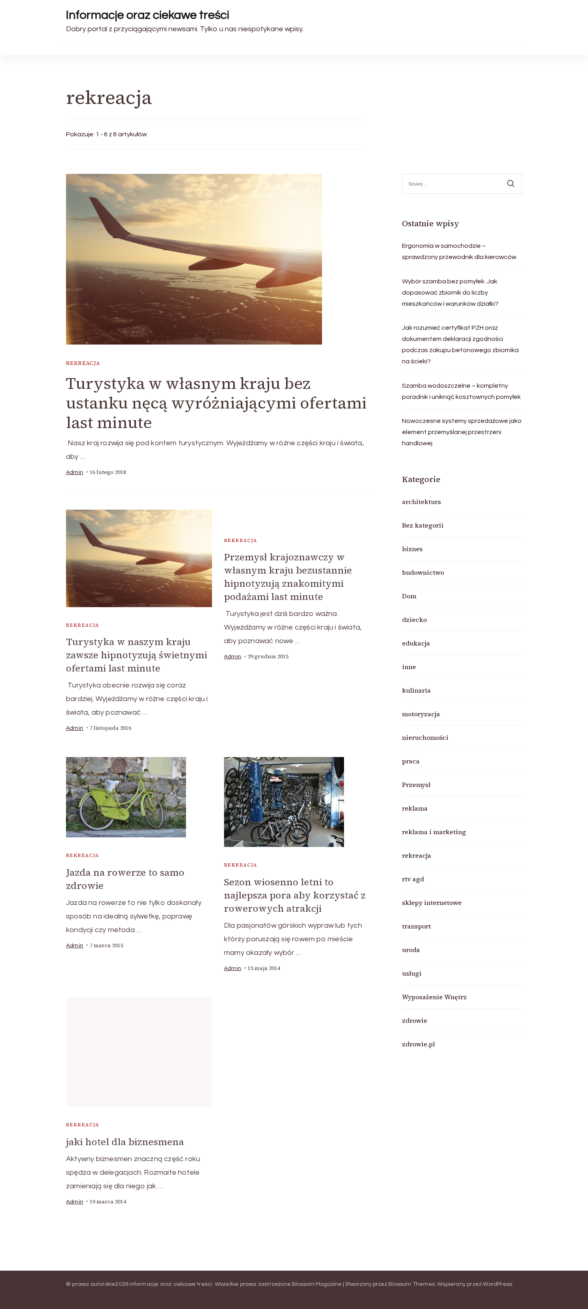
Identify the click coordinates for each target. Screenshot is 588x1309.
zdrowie (414, 1020)
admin (74, 472)
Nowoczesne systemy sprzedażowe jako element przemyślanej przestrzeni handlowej (462, 432)
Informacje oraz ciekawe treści (147, 15)
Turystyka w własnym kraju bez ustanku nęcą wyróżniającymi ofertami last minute (216, 403)
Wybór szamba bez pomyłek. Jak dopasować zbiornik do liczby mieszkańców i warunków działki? (450, 292)
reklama (415, 808)
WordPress (497, 1284)
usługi (412, 973)
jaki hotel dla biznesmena (125, 1141)
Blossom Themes (411, 1284)
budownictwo (423, 572)
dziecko (414, 619)
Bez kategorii (423, 525)
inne (409, 666)
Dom (409, 596)
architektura (421, 501)
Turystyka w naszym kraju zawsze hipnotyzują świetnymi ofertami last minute (136, 655)
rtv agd (413, 879)
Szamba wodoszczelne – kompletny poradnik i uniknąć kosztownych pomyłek (461, 391)
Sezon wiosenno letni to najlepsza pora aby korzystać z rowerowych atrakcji (295, 895)
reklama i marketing (434, 831)
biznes (412, 548)
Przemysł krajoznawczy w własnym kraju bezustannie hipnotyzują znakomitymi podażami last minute (288, 576)
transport (416, 926)
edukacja (416, 643)
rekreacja (83, 363)
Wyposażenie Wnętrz (434, 996)
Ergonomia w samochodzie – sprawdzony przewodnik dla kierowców (459, 251)
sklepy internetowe (432, 902)
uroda (411, 949)
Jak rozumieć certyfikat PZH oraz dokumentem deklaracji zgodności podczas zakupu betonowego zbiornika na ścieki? (460, 345)
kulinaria (416, 690)
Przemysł (416, 784)
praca (411, 761)
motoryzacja (421, 713)
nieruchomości (425, 737)
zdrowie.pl (418, 1044)
